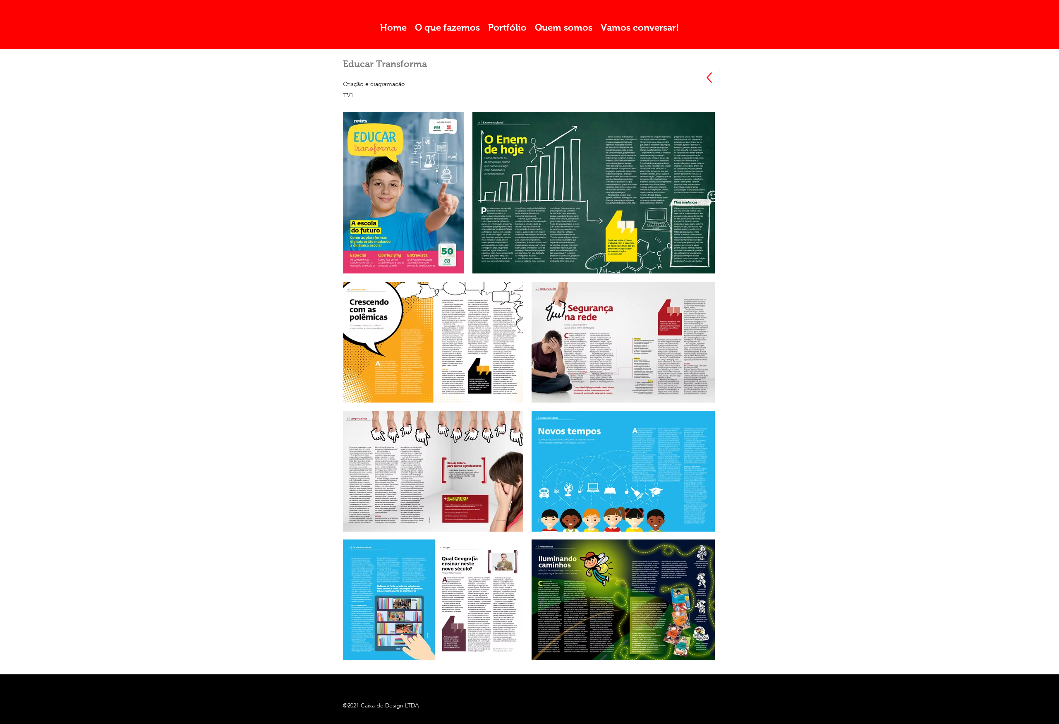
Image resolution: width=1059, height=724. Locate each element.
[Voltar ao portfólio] (709, 77)
